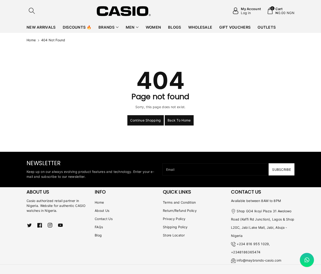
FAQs (99, 227)
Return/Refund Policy (180, 211)
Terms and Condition (179, 202)
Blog (98, 235)
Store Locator (174, 235)
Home (31, 40)
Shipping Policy (175, 227)
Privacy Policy (174, 219)
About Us (102, 211)
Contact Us (104, 219)
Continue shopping (145, 120)
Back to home (179, 120)
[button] (32, 11)
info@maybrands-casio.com (259, 260)
